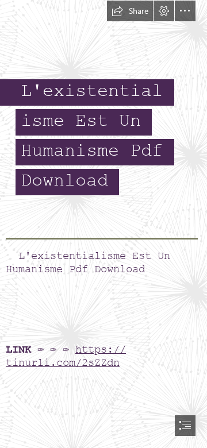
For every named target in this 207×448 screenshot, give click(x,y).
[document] (103, 224)
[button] (130, 11)
